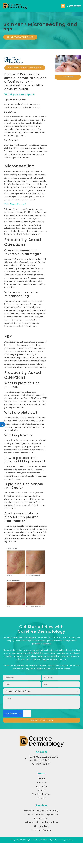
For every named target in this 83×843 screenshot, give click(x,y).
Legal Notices (67, 840)
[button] (63, 6)
